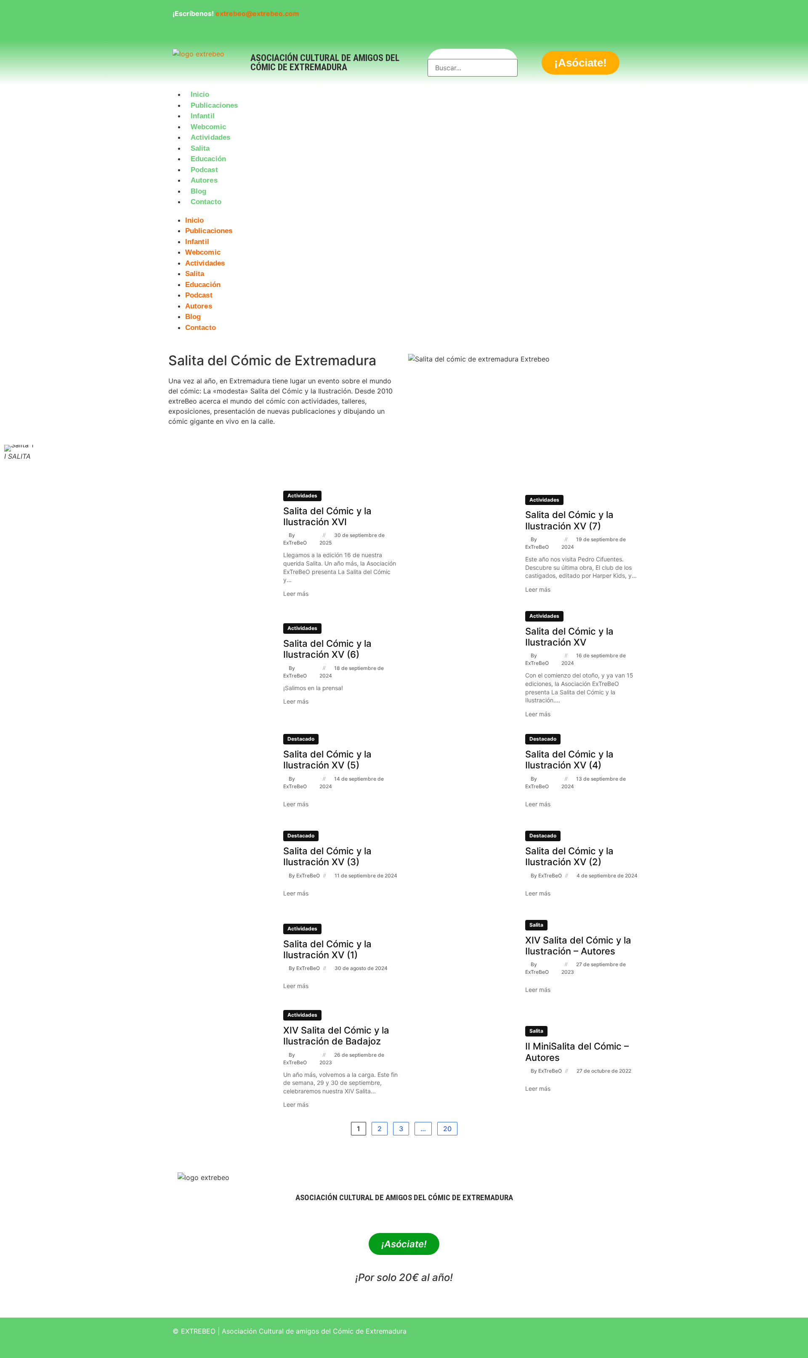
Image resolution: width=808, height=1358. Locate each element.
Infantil (203, 116)
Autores (204, 180)
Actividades (210, 137)
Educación (208, 159)
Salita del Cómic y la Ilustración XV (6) (327, 649)
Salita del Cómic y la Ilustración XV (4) (569, 760)
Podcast (204, 170)
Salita (200, 148)
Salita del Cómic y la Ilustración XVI (327, 516)
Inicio (200, 94)
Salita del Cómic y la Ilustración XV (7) (569, 520)
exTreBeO (295, 542)
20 (447, 1128)
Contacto (206, 202)
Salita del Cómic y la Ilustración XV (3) (327, 856)
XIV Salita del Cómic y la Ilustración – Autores (578, 946)
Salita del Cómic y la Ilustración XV (569, 637)
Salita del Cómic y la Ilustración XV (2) (569, 856)
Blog (198, 191)
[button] (404, 212)
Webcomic (208, 127)
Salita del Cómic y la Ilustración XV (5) (327, 760)
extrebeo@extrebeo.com (257, 13)
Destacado (300, 739)
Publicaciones (214, 105)
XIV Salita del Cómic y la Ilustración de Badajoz (336, 1036)
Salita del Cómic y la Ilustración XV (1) (327, 949)
